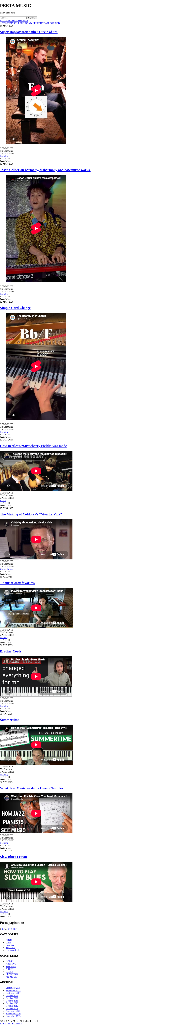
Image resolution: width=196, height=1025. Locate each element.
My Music (10, 947)
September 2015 (13, 988)
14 (9, 929)
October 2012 (12, 1006)
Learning (4, 156)
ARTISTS (4, 23)
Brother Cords (11, 651)
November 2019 (13, 1013)
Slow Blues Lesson (13, 857)
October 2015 (12, 1000)
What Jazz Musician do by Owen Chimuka (31, 788)
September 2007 (13, 993)
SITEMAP (23, 20)
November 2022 (13, 1011)
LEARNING (23, 23)
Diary (8, 942)
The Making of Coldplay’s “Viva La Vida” (31, 514)
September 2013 (13, 990)
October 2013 (12, 1003)
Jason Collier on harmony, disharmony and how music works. (45, 170)
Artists (3, 500)
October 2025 (12, 995)
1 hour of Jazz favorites (17, 583)
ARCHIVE (12, 20)
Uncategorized (6, 569)
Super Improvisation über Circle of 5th (29, 32)
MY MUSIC (34, 23)
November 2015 (13, 1016)
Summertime (9, 720)
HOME (3, 20)
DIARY (13, 23)
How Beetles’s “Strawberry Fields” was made (33, 446)
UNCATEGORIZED (50, 23)
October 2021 (12, 998)
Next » (14, 929)
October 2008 (12, 1008)
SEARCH (32, 18)
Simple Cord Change (15, 308)
